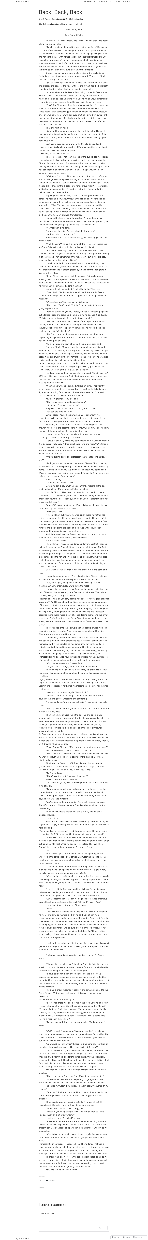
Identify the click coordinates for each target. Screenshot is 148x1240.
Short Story (79, 19)
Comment (102, 1228)
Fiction (72, 19)
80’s (40, 24)
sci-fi (61, 24)
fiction (45, 24)
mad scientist (53, 24)
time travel (77, 24)
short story (68, 24)
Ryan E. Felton (22, 1)
